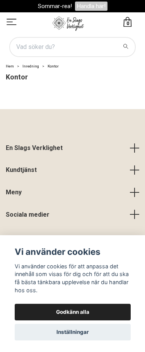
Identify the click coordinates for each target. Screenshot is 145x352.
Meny (14, 192)
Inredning (30, 66)
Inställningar (72, 332)
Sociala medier (27, 214)
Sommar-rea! (55, 6)
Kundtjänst (21, 169)
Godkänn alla (72, 312)
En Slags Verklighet (34, 148)
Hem (10, 66)
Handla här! (91, 6)
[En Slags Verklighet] (68, 22)
